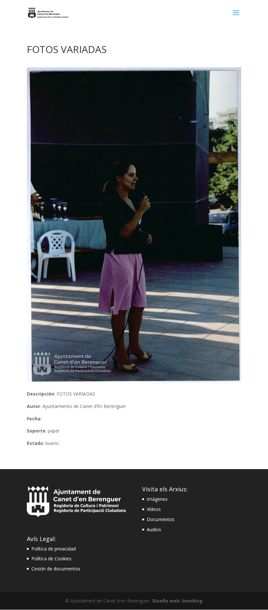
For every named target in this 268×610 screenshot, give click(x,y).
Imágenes (157, 499)
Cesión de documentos (55, 569)
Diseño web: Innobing (177, 601)
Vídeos (154, 509)
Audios (154, 529)
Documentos (161, 519)
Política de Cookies (51, 558)
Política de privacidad (53, 549)
